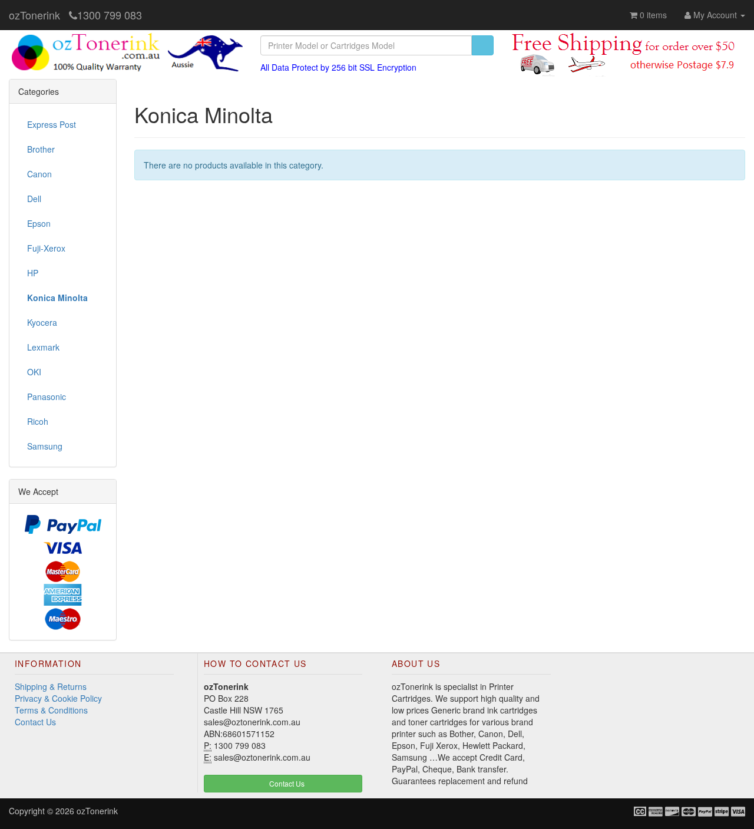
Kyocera (42, 322)
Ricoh (37, 421)
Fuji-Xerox (46, 248)
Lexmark (43, 347)
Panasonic (46, 396)
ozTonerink (34, 14)
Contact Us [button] (286, 783)
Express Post (51, 124)
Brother (41, 149)
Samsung (44, 446)
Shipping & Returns (51, 686)
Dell (34, 198)
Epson (39, 223)
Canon (39, 174)
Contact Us (35, 722)
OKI (34, 372)
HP (32, 273)
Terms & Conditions (51, 710)
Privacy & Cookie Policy (58, 698)
